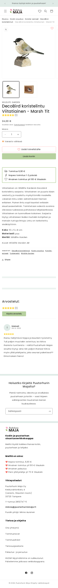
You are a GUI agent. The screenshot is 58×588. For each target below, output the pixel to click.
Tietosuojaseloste (14, 546)
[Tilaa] (49, 411)
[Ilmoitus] (53, 3)
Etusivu (5, 19)
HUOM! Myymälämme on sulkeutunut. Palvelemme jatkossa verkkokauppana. (25, 560)
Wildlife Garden (11, 102)
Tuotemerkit (15, 253)
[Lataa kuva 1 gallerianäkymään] (11, 89)
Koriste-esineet (32, 19)
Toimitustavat (12, 534)
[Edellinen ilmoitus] (5, 3)
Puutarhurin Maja (23, 583)
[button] (5, 11)
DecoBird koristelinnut (21, 251)
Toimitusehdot (12, 540)
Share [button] (8, 259)
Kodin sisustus (16, 19)
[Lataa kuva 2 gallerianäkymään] (29, 89)
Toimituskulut (19, 125)
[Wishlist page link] (39, 11)
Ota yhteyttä (12, 527)
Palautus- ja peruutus (16, 552)
